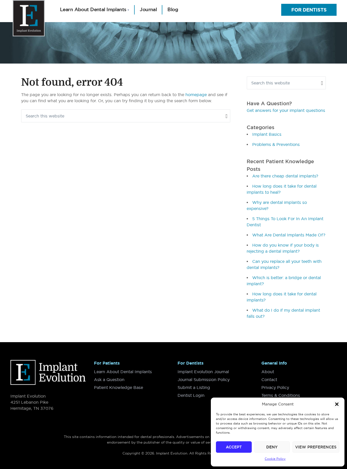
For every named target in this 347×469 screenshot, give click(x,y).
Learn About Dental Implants (123, 371)
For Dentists (309, 9)
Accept (234, 447)
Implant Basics (266, 134)
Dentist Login (191, 395)
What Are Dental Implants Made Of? (288, 235)
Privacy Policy (275, 387)
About (267, 371)
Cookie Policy (275, 458)
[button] (336, 404)
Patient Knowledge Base (118, 387)
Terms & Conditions (280, 395)
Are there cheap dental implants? (285, 176)
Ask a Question (109, 379)
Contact (269, 379)
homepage (196, 94)
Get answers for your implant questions (286, 110)
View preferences (316, 447)
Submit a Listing (194, 387)
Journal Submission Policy (204, 379)
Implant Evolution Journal (203, 371)
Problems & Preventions (276, 144)
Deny (272, 447)
